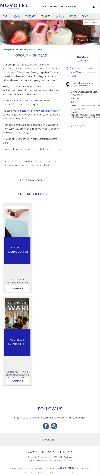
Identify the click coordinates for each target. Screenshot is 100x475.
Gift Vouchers (59, 16)
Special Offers (72, 16)
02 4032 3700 (85, 105)
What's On (84, 16)
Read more (17, 288)
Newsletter (48, 440)
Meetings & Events (45, 16)
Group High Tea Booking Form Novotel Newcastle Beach (83, 72)
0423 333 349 (78, 109)
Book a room (91, 23)
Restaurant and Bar (30, 16)
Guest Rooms (17, 16)
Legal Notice (50, 468)
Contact (38, 468)
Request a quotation (32, 180)
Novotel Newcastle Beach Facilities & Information (15, 22)
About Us (5, 16)
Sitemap (29, 468)
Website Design (83, 468)
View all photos (88, 40)
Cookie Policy (66, 468)
